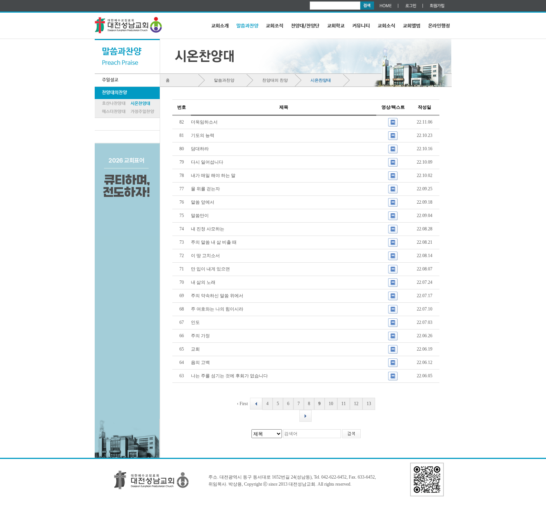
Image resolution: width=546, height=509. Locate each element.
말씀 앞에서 (203, 202)
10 (331, 403)
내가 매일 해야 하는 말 (214, 175)
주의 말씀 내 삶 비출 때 (214, 242)
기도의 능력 (203, 135)
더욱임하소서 (205, 122)
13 (369, 403)
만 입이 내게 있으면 (211, 269)
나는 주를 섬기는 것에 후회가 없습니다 (230, 375)
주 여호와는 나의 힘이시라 (217, 309)
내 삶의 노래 (204, 282)
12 (356, 403)
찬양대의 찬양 (275, 80)
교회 (196, 349)
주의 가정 (201, 335)
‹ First (242, 403)
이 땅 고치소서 (206, 255)
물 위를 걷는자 (206, 188)
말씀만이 (200, 215)
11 (343, 403)
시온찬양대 (321, 80)
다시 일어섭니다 (207, 162)
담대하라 (200, 148)
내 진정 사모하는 (208, 228)
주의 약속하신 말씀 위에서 (217, 295)
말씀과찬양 (224, 80)
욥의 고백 (201, 362)
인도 (196, 322)
